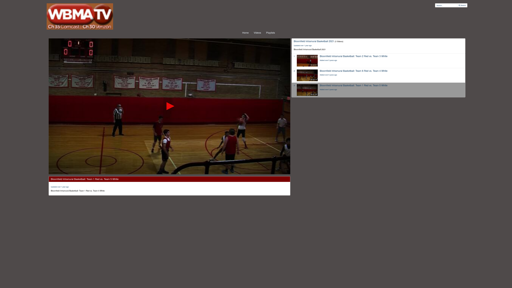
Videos (257, 32)
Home (245, 32)
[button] (169, 106)
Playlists (270, 32)
